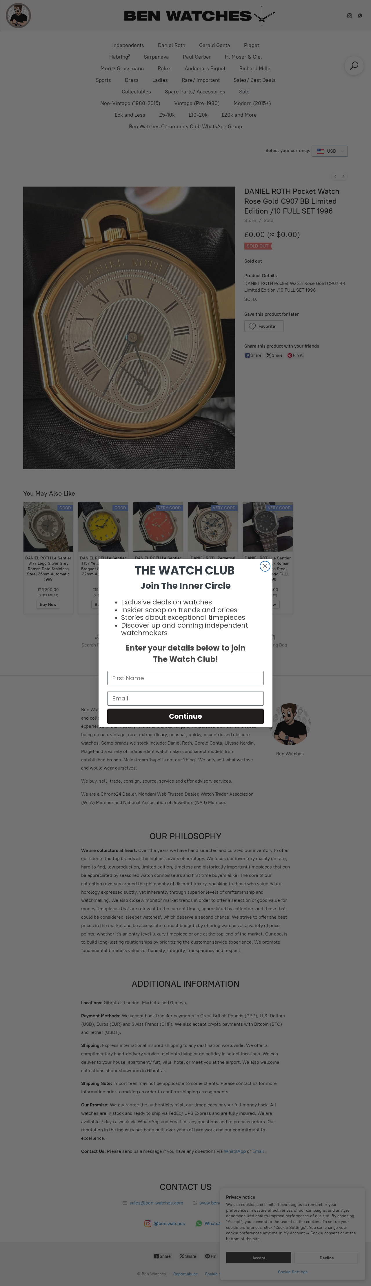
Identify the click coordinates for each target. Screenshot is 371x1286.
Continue (185, 716)
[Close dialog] (265, 566)
